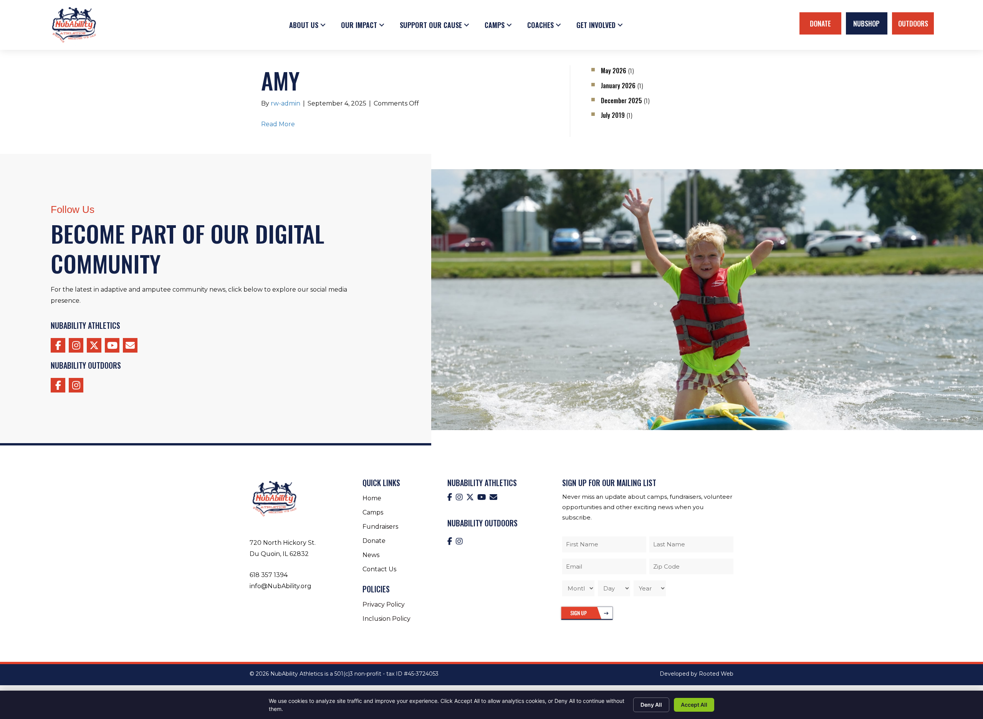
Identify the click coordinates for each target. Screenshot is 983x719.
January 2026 (618, 85)
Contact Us (379, 569)
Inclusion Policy (386, 618)
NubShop (866, 23)
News (370, 555)
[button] (323, 24)
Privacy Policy (383, 604)
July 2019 (613, 115)
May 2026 (613, 70)
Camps (372, 512)
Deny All (651, 704)
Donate (820, 23)
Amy (280, 80)
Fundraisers (380, 526)
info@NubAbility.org (280, 586)
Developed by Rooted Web (696, 673)
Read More (278, 124)
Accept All (694, 704)
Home (371, 498)
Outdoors (913, 23)
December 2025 (621, 100)
